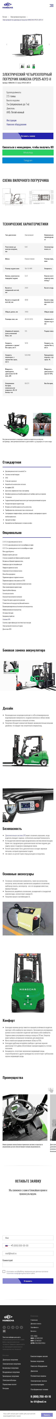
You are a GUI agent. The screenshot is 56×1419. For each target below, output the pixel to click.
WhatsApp (28, 152)
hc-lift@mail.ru (38, 1401)
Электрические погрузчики (18, 17)
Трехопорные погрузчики (11, 1376)
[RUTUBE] (4, 1331)
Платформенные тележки (39, 1389)
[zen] (17, 1327)
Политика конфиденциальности (12, 1337)
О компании (34, 1320)
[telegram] (12, 1327)
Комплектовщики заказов (39, 1356)
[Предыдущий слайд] (6, 44)
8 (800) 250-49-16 (41, 1396)
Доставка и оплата (36, 1323)
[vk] (21, 1327)
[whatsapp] (8, 1327)
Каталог (5, 17)
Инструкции (11, 120)
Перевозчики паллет (10, 1384)
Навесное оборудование (16, 124)
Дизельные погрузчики (10, 1359)
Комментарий (8, 1260)
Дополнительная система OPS (15, 835)
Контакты (33, 1331)
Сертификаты (35, 1327)
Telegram (28, 160)
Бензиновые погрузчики (10, 1367)
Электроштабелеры (9, 1380)
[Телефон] (4, 1327)
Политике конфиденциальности (18, 1273)
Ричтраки (6, 1388)
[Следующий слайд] (49, 44)
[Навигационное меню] (51, 5)
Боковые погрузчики (37, 1361)
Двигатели (34, 1371)
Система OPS (6, 619)
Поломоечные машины (38, 1375)
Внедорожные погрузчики (11, 1372)
